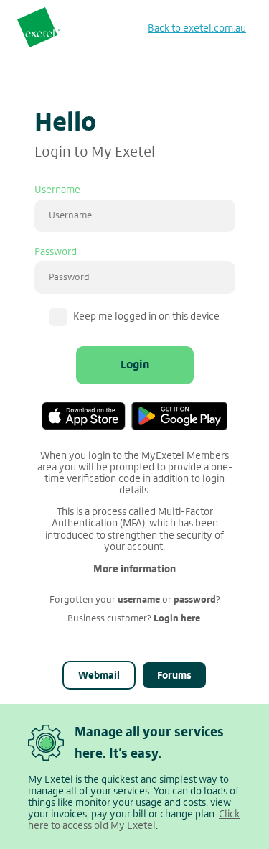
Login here (177, 618)
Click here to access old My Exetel (134, 820)
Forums (174, 675)
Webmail (99, 675)
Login (135, 364)
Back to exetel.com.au (197, 28)
